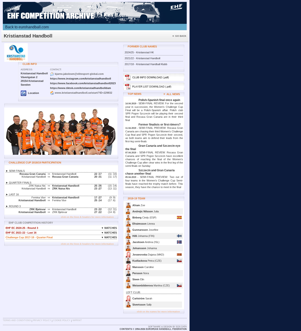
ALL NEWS (171, 94)
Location (33, 93)
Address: (27, 69)
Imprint (77, 320)
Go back (179, 36)
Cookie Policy (61, 320)
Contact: (56, 69)
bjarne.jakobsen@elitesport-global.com (79, 73)
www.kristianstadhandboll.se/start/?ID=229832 (83, 92)
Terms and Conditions (17, 320)
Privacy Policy (42, 320)
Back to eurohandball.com (27, 27)
